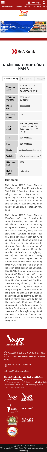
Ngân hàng (24, 171)
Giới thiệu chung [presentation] (11, 79)
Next (43, 31)
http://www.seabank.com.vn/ (29, 156)
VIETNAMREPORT (7, 7)
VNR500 (19, 7)
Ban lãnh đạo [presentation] (27, 79)
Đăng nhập (35, 3)
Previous (4, 30)
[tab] (11, 79)
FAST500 (27, 7)
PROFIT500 (37, 7)
